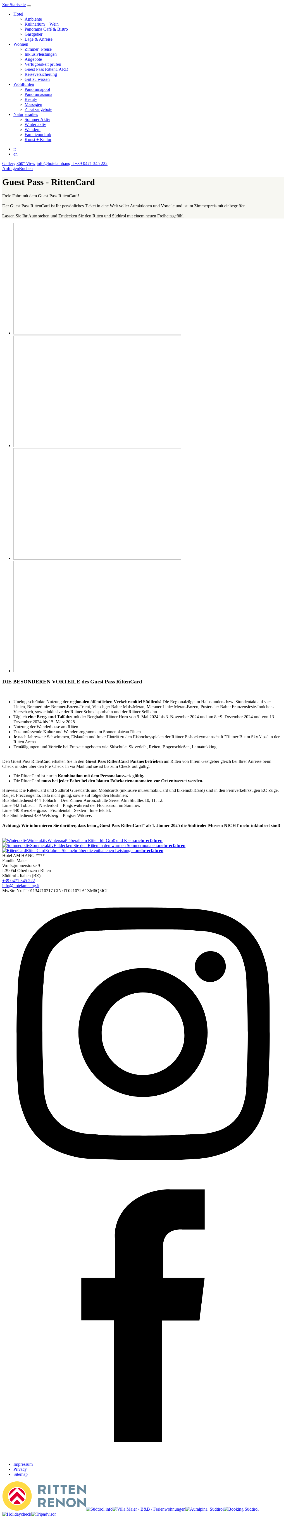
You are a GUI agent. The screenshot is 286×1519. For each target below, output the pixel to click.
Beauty (31, 99)
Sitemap (20, 1474)
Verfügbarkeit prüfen (43, 64)
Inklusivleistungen (41, 54)
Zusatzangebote (38, 109)
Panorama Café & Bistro (46, 29)
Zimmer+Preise (38, 49)
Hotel (18, 14)
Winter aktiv (35, 124)
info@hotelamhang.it (20, 885)
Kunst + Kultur (38, 139)
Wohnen (20, 44)
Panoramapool (37, 89)
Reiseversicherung (41, 74)
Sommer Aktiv (37, 119)
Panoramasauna (38, 94)
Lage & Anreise (39, 39)
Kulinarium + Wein (42, 24)
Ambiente (33, 19)
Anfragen (10, 168)
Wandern (32, 129)
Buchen (26, 168)
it (14, 149)
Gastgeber (33, 34)
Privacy (20, 1469)
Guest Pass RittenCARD (46, 69)
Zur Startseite (14, 4)
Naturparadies (25, 114)
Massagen (33, 104)
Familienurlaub (38, 134)
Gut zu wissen (37, 79)
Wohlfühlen (23, 84)
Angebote (33, 59)
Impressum (23, 1464)
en (15, 154)
